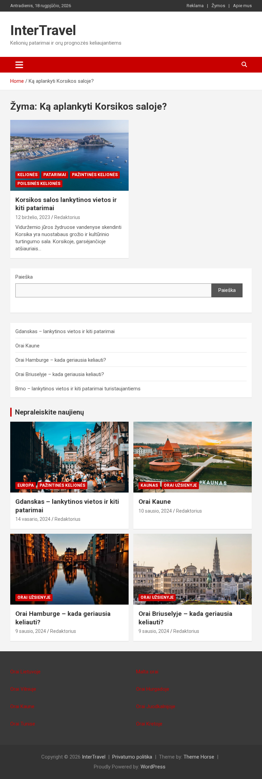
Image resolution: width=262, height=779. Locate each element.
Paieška (24, 277)
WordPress (153, 767)
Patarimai (54, 174)
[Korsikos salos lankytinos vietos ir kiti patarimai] (69, 155)
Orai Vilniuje (23, 689)
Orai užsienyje (180, 485)
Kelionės (27, 174)
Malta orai (147, 672)
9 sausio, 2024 (30, 631)
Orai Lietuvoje (25, 672)
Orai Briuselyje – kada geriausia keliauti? (59, 374)
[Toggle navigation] (19, 65)
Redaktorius (67, 217)
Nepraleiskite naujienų (49, 412)
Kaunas (149, 485)
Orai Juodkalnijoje (155, 706)
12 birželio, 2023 (32, 217)
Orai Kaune (27, 346)
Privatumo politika (132, 757)
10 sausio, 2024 (155, 511)
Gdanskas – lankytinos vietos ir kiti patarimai (65, 331)
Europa (25, 485)
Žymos (218, 5)
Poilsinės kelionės (38, 183)
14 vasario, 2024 (32, 519)
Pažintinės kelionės (95, 174)
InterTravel (43, 30)
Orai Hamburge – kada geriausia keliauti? (60, 360)
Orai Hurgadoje (152, 689)
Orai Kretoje (149, 724)
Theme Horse (199, 757)
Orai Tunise (22, 724)
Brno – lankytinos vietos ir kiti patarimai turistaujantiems (78, 389)
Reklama (195, 5)
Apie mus (242, 5)
